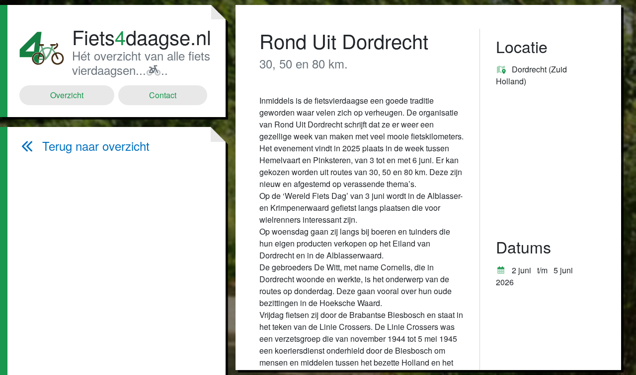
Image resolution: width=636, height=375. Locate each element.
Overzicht (66, 95)
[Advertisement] (115, 264)
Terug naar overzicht (96, 146)
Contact (162, 95)
